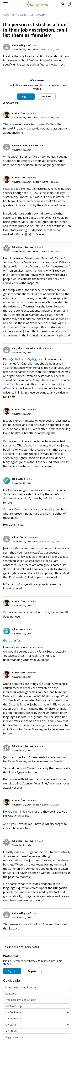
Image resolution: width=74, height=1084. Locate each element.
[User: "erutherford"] (6, 114)
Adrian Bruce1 (19, 537)
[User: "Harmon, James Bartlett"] (6, 147)
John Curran (18, 478)
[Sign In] (69, 4)
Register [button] (47, 96)
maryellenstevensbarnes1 (26, 348)
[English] (37, 4)
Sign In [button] (26, 96)
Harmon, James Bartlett (25, 145)
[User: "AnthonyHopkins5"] (6, 47)
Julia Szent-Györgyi (22, 247)
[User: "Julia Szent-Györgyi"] (6, 248)
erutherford (18, 113)
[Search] (63, 4)
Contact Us (11, 993)
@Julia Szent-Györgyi (24, 359)
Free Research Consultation (20, 999)
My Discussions (14, 1018)
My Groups (11, 1030)
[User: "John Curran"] (6, 480)
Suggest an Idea (14, 1037)
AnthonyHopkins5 (21, 45)
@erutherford (12, 640)
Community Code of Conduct (21, 987)
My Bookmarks (37, 1012)
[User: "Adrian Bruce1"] (6, 539)
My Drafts (37, 1024)
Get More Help (13, 1006)
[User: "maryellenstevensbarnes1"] (6, 349)
